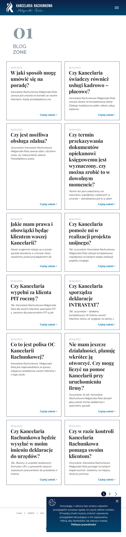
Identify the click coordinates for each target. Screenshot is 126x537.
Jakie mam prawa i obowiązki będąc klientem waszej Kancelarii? (32, 233)
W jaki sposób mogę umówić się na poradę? (33, 78)
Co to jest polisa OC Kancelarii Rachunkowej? (33, 350)
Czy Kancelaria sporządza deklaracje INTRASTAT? (86, 295)
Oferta (31, 513)
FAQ (42, 513)
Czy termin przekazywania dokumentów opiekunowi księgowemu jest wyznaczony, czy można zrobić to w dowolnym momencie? (89, 159)
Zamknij (117, 501)
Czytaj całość (48, 114)
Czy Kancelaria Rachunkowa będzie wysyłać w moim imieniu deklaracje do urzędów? (33, 443)
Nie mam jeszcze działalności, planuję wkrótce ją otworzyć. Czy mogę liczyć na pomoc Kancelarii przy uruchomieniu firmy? (92, 366)
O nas (19, 513)
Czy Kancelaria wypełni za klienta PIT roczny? (31, 292)
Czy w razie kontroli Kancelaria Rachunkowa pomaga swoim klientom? (91, 443)
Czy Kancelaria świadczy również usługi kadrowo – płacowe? (89, 82)
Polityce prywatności (83, 524)
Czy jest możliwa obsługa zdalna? (29, 137)
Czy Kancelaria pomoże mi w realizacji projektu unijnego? (90, 233)
